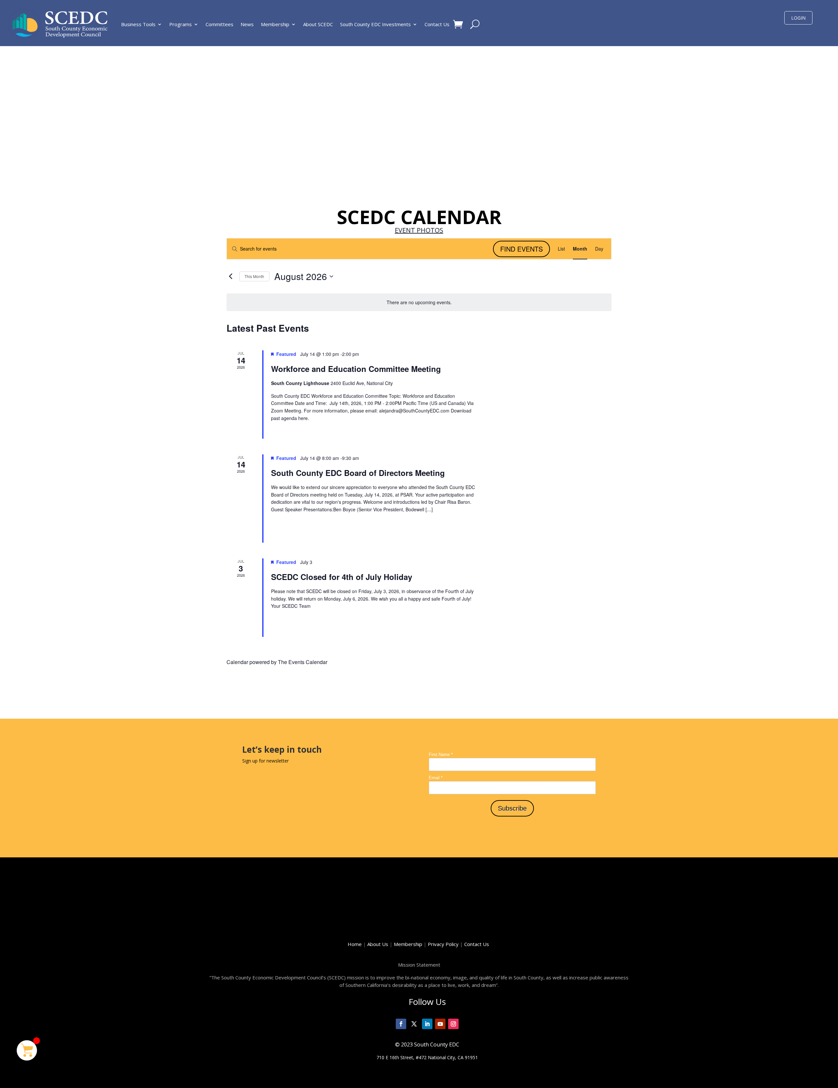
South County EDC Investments (375, 24)
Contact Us (437, 24)
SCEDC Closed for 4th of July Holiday (341, 576)
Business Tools (138, 24)
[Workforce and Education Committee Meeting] (552, 394)
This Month (254, 276)
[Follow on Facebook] (401, 1024)
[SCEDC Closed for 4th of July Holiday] (552, 597)
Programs (180, 24)
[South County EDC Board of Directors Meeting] (552, 498)
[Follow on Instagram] (453, 1024)
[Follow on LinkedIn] (427, 1024)
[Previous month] (230, 276)
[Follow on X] (414, 1024)
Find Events (521, 249)
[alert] (419, 302)
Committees (219, 24)
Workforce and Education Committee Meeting (356, 368)
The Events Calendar (302, 662)
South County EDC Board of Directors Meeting (358, 472)
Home (355, 944)
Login (798, 18)
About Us (377, 944)
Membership (275, 24)
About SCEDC (318, 24)
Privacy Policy (446, 944)
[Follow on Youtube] (440, 1024)
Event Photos (419, 230)
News (247, 24)
